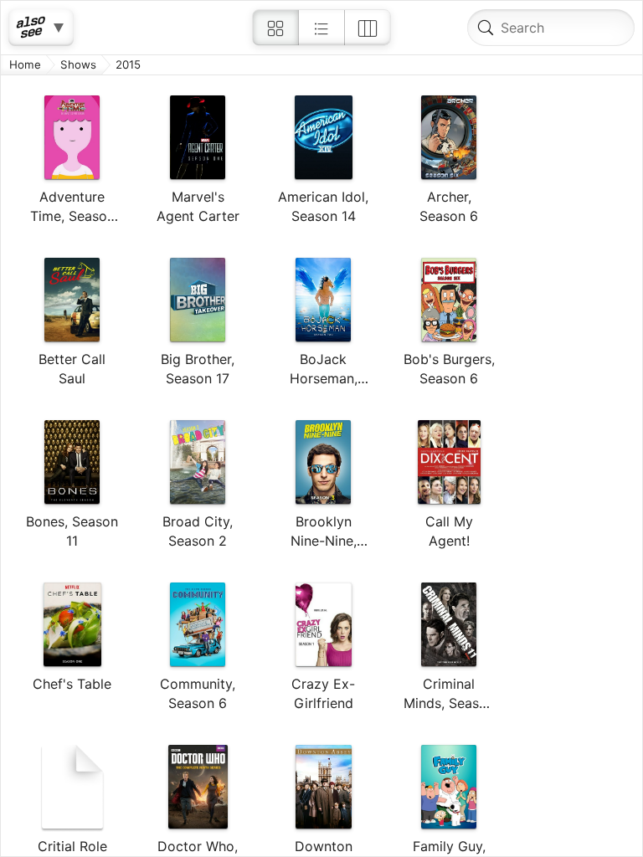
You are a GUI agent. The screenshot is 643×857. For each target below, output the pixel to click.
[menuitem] (275, 27)
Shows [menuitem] (78, 64)
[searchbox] (551, 27)
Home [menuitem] (25, 64)
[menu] (321, 465)
